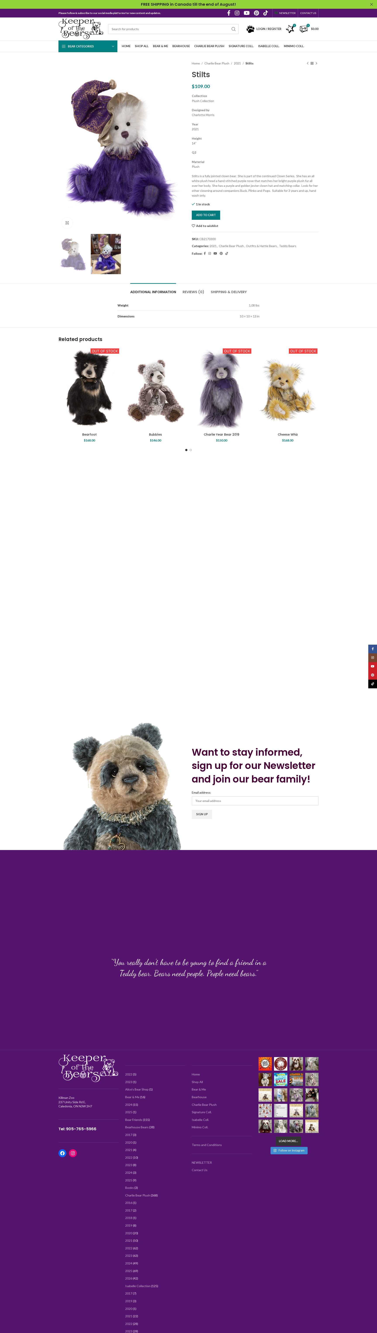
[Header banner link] (182, 4)
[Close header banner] (371, 4)
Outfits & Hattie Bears (261, 246)
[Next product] (316, 63)
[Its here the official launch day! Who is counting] (280, 1063)
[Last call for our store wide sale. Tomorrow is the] (296, 1063)
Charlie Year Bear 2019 (221, 434)
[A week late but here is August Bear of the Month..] (265, 1095)
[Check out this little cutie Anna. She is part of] (280, 1095)
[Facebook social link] (229, 13)
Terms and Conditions (207, 1145)
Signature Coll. (202, 1112)
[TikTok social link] (265, 13)
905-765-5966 (81, 1129)
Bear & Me (199, 1089)
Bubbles (155, 434)
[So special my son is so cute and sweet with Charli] (312, 1095)
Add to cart (206, 215)
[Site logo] (81, 28)
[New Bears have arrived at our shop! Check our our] (312, 1079)
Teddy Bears (287, 246)
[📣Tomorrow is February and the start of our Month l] (280, 1079)
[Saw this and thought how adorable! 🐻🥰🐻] (265, 1110)
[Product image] (89, 389)
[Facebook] (62, 1153)
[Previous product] (307, 63)
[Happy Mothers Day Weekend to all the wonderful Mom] (312, 1126)
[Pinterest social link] (256, 13)
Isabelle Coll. (200, 1120)
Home (196, 63)
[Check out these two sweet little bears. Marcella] (312, 1110)
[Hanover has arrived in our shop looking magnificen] (280, 1126)
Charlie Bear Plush (216, 63)
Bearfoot (89, 434)
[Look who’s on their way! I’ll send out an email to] (280, 1110)
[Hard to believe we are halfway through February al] (265, 1079)
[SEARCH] (234, 29)
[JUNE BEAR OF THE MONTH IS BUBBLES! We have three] (296, 1110)
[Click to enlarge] (67, 223)
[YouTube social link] (247, 13)
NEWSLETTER (202, 1162)
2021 (237, 63)
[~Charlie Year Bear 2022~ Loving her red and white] (265, 1126)
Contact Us (199, 1170)
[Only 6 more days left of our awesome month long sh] (312, 1063)
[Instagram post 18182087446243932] (296, 1079)
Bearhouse (199, 1097)
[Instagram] (73, 1153)
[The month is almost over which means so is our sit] (265, 1063)
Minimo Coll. (200, 1127)
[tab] (153, 289)
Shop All (197, 1082)
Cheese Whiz (288, 434)
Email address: (201, 792)
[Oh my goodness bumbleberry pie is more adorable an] (296, 1126)
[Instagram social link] (237, 13)
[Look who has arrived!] (296, 1095)
